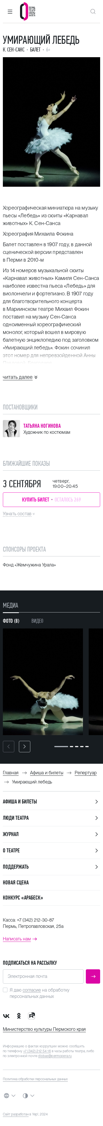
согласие (32, 990)
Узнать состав (17, 513)
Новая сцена (16, 882)
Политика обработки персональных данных (35, 1079)
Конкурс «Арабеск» (23, 897)
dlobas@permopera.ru (55, 1056)
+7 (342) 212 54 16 (37, 1051)
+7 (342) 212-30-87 (35, 920)
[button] (10, 11)
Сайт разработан (16, 1114)
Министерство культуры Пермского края (44, 1029)
